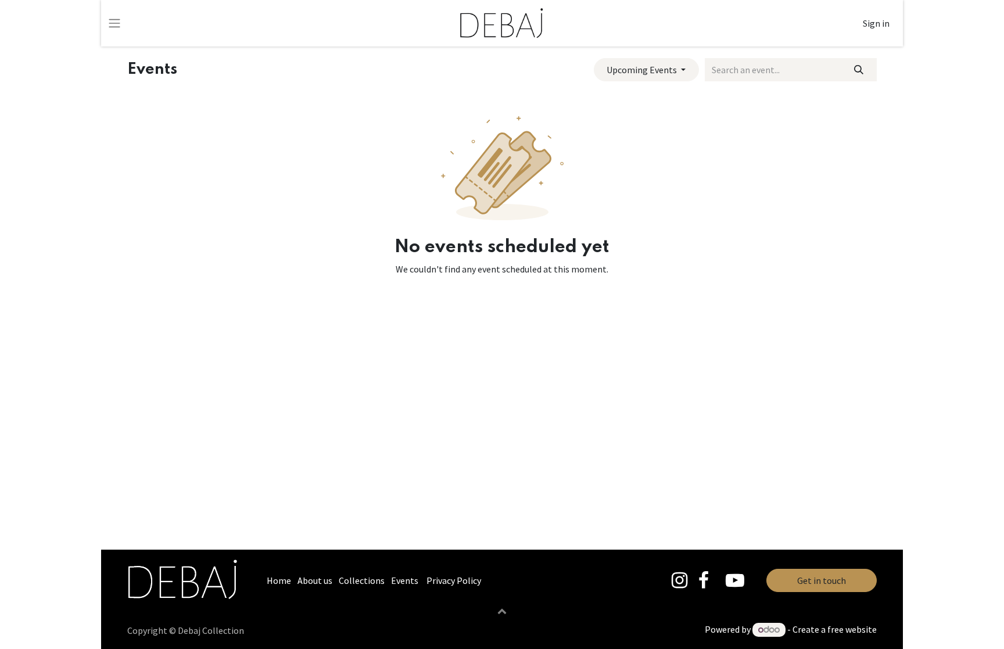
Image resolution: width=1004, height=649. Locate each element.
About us (314, 580)
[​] (679, 580)
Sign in (876, 23)
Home (279, 580)
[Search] (859, 69)
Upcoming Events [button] (643, 70)
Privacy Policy (453, 580)
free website (852, 629)
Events (404, 580)
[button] (502, 611)
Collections (362, 580)
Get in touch (821, 580)
